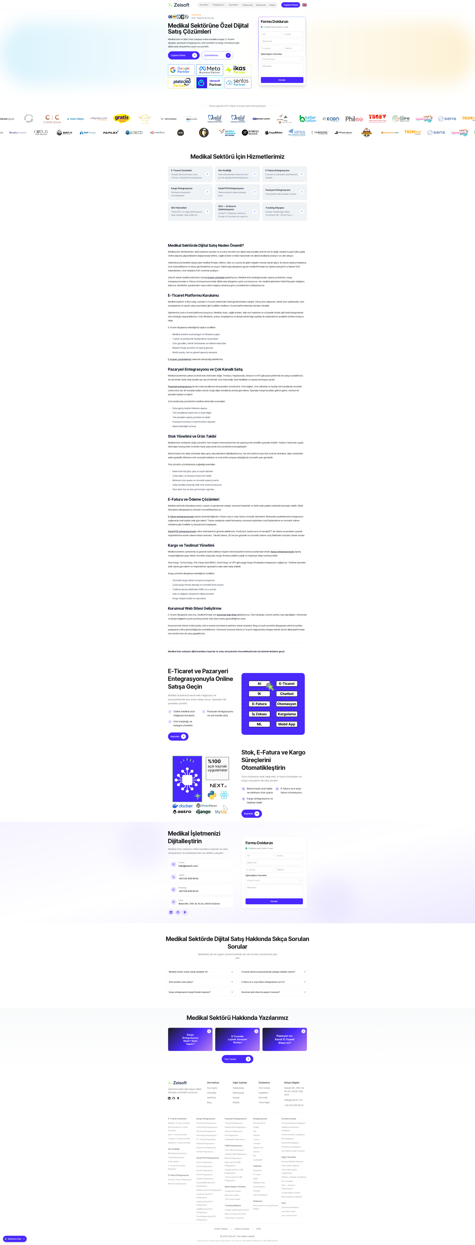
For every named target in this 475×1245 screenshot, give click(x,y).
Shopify (256, 1127)
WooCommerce (259, 1123)
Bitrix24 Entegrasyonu (233, 1158)
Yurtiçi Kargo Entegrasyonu (206, 1127)
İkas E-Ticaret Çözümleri (177, 1134)
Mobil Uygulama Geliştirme (292, 1197)
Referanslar (261, 5)
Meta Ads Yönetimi (232, 1195)
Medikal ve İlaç (259, 1183)
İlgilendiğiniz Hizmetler (271, 54)
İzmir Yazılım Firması (289, 1215)
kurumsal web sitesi (227, 614)
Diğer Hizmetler (289, 1157)
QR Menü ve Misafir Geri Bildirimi (294, 1177)
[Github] (173, 1098)
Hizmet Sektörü (259, 1187)
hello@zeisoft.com (293, 1100)
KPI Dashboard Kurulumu (177, 1153)
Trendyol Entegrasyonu (234, 1123)
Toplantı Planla (290, 5)
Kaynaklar (233, 5)
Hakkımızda (248, 5)
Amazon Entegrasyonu (233, 1131)
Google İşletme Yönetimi (291, 1193)
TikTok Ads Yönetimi (232, 1199)
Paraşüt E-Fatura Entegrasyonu (180, 1179)
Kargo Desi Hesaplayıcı (290, 1143)
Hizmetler (204, 5)
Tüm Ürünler (264, 1088)
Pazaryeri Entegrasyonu (236, 1118)
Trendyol (256, 1143)
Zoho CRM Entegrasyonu (234, 1150)
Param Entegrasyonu (204, 1174)
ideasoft (256, 1135)
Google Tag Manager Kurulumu (237, 1210)
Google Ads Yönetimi (233, 1191)
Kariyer (236, 1097)
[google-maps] (185, 912)
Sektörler (211, 1097)
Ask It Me (263, 1097)
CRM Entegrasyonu (233, 1145)
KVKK (258, 1229)
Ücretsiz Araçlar (289, 1118)
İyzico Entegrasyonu (204, 1162)
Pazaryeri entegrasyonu (180, 386)
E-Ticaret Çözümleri (177, 1118)
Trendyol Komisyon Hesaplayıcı (293, 1123)
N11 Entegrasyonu (231, 1135)
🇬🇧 (304, 5)
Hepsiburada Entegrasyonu (235, 1127)
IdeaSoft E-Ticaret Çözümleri (179, 1143)
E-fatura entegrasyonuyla (181, 516)
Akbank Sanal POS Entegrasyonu (209, 1190)
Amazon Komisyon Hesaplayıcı (293, 1134)
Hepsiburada (258, 1147)
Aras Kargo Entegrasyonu (206, 1123)
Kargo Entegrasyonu (205, 1118)
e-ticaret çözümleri (215, 277)
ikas (254, 1131)
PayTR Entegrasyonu (204, 1166)
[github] (178, 912)
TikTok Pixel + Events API (234, 1218)
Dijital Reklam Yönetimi (235, 1186)
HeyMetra (263, 1092)
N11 (254, 1156)
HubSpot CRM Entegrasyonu (236, 1154)
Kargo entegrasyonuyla (282, 551)
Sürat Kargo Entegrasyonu (206, 1135)
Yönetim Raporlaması (176, 1157)
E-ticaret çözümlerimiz (179, 359)
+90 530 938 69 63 (293, 1105)
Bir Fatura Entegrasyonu (177, 1184)
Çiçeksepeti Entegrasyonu (235, 1139)
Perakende (257, 1170)
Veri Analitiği (173, 1149)
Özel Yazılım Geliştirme (290, 1166)
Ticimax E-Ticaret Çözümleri (179, 1139)
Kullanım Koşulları (242, 1229)
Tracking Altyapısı (233, 1205)
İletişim (272, 5)
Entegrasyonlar (260, 1118)
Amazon (256, 1152)
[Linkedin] (169, 1098)
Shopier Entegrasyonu (205, 1179)
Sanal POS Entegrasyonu (207, 1158)
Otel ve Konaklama (260, 1195)
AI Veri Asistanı (173, 1161)
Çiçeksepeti (257, 1160)
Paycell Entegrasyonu (204, 1170)
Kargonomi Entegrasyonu (206, 1147)
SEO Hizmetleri (287, 1181)
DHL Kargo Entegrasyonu (206, 1131)
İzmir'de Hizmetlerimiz (290, 1207)
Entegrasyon (218, 5)
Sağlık (255, 1179)
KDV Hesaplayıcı (288, 1139)
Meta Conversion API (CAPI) (235, 1214)
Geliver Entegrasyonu (204, 1152)
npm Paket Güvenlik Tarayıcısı (293, 1151)
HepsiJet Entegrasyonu (205, 1143)
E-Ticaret (257, 1174)
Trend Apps (264, 1102)
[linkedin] (171, 912)
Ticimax (256, 1139)
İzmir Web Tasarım (289, 1211)
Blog (209, 1102)
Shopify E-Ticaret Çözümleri (179, 1123)
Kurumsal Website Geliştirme (292, 1161)
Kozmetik (256, 1191)
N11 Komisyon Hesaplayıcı (291, 1147)
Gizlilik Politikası (221, 1229)
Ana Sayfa (212, 1088)
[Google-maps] (178, 1098)
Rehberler (257, 1201)
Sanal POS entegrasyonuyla (182, 531)
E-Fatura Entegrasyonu (178, 1175)
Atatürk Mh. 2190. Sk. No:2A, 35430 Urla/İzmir (294, 1091)
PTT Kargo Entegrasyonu (206, 1139)
